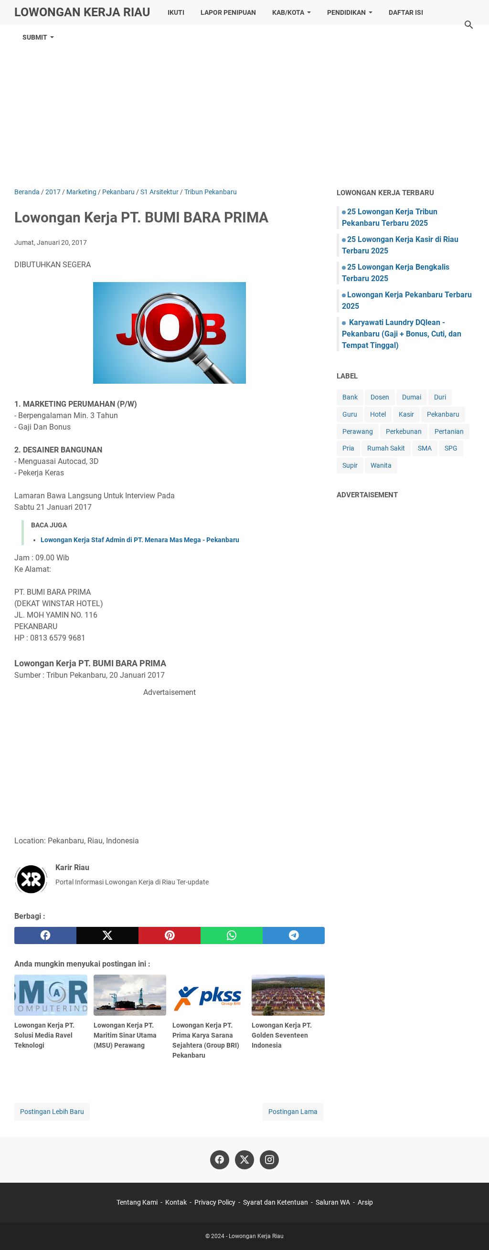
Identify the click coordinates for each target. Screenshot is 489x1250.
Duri (440, 397)
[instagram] (269, 1159)
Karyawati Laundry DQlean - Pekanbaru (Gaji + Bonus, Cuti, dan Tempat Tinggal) (401, 334)
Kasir (406, 414)
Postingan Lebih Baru (52, 1111)
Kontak (176, 1202)
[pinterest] (169, 935)
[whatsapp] (232, 935)
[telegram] (294, 935)
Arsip (365, 1202)
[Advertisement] (244, 106)
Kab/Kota (288, 12)
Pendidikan (346, 12)
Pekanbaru (443, 414)
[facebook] (45, 935)
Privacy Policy (214, 1202)
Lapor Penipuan (228, 12)
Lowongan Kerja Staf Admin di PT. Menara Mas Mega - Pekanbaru (140, 540)
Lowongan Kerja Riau (82, 12)
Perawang (357, 431)
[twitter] (107, 935)
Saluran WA (333, 1202)
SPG (451, 448)
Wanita (381, 465)
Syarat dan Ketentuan (275, 1202)
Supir (350, 465)
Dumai (411, 397)
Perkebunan (404, 431)
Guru (349, 414)
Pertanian (449, 431)
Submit (34, 37)
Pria (348, 448)
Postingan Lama (293, 1111)
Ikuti (176, 12)
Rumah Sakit (386, 448)
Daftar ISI (406, 12)
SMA (425, 448)
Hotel (378, 414)
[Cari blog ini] (469, 25)
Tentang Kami (137, 1202)
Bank (350, 397)
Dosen (380, 397)
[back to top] (469, 1228)
